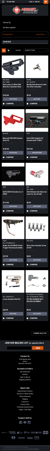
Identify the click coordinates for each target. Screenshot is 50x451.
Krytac (5, 241)
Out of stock (13, 99)
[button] (25, 34)
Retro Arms (6, 80)
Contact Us (25, 402)
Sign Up (37, 1)
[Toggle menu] (3, 3)
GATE (28, 133)
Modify (29, 80)
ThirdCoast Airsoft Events (25, 407)
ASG (28, 187)
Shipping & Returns (25, 380)
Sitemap (25, 447)
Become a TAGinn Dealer (25, 394)
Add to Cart (37, 99)
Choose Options (37, 152)
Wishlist (25, 374)
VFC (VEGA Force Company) (35, 294)
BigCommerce (14, 449)
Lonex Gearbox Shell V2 (11, 299)
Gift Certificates (25, 372)
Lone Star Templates (32, 449)
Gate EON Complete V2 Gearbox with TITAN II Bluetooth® (35, 140)
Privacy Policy (25, 404)
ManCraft (5, 133)
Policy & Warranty (25, 396)
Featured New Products (25, 391)
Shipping (25, 399)
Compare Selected (39, 333)
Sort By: (18, 50)
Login (30, 1)
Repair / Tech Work (25, 410)
